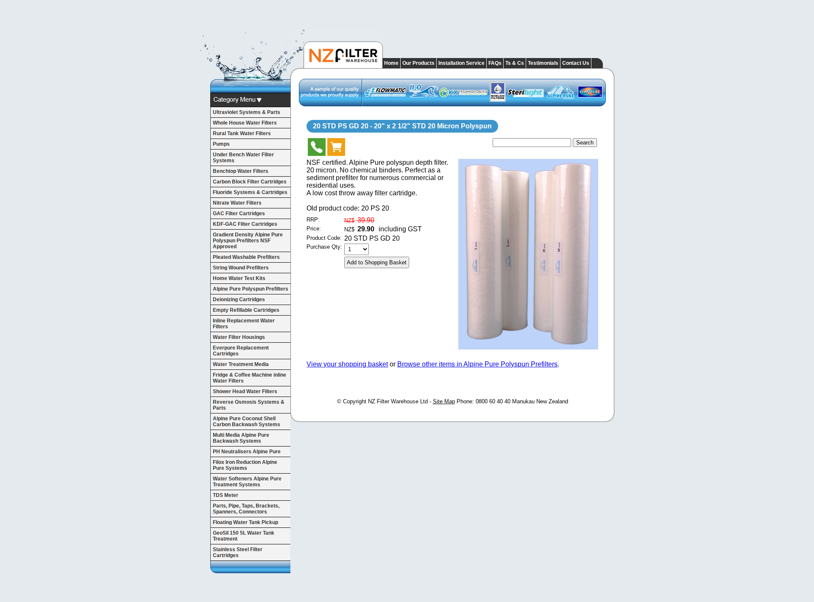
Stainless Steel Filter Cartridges (237, 552)
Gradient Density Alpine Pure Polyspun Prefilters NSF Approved (248, 241)
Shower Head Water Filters (245, 391)
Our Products (418, 63)
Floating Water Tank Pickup (245, 522)
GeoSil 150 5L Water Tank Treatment (243, 536)
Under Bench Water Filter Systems (243, 158)
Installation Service (461, 63)
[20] (528, 347)
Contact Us (575, 63)
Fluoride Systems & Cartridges (250, 192)
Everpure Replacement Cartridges (241, 351)
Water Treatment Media (241, 364)
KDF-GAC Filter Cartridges (245, 224)
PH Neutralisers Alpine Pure (247, 452)
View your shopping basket (347, 364)
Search (585, 142)
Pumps (221, 144)
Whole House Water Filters (245, 123)
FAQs (495, 63)
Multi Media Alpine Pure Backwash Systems (241, 438)
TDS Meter (225, 495)
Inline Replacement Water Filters (244, 324)
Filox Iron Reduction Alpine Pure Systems (245, 465)
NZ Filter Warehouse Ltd (398, 401)
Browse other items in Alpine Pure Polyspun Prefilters (477, 364)
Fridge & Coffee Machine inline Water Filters (249, 378)
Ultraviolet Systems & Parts (246, 112)
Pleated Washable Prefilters (246, 257)
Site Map (444, 401)
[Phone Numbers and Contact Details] (317, 149)
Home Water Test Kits (239, 278)
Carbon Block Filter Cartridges (250, 182)
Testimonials (543, 63)
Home (391, 63)
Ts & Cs (514, 63)
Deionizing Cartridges (239, 299)
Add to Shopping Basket (377, 262)
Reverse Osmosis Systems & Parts (248, 405)
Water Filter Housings (239, 337)
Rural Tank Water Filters (242, 133)
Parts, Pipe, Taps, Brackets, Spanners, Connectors (246, 509)
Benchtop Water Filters (240, 171)
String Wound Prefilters (241, 268)
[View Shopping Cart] (336, 149)
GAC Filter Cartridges (239, 213)
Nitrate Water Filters (237, 203)
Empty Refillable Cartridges (246, 310)
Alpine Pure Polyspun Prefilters (250, 289)
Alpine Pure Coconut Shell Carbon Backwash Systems (246, 421)
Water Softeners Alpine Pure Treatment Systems (247, 482)
